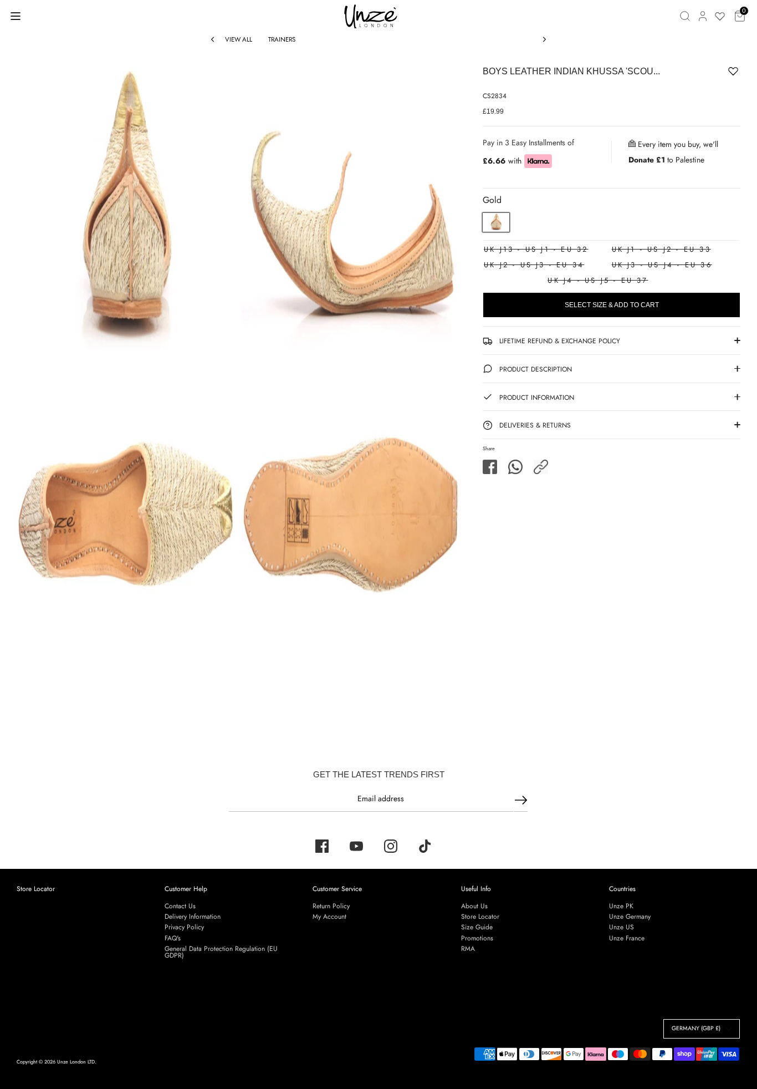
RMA (468, 949)
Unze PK (621, 906)
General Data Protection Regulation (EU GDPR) (221, 952)
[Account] (703, 16)
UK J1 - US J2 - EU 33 (661, 249)
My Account (329, 917)
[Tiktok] (425, 846)
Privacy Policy (184, 927)
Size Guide (477, 927)
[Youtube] (356, 846)
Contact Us (180, 906)
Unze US (621, 927)
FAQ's (173, 938)
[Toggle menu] (15, 16)
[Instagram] (390, 846)
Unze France (627, 938)
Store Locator (36, 889)
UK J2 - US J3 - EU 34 (534, 264)
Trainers (281, 39)
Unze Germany (630, 917)
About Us (474, 906)
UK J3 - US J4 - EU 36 (662, 264)
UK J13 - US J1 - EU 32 (536, 249)
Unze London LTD (76, 1061)
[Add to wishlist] (699, 73)
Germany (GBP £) (696, 1028)
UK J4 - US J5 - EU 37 (598, 280)
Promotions (477, 938)
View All (238, 39)
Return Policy (331, 906)
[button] (541, 467)
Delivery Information (193, 917)
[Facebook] (322, 846)
